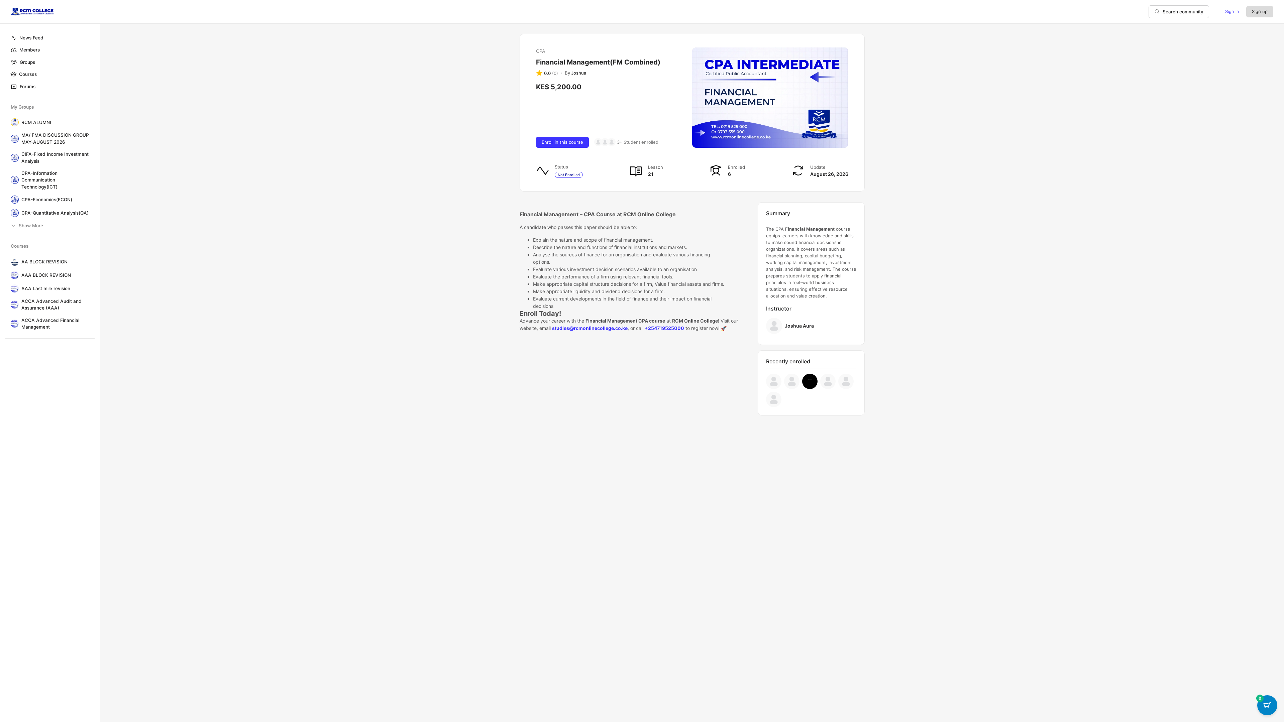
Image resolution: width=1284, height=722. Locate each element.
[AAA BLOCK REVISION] (13, 275)
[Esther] (612, 142)
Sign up (1260, 11)
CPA (540, 51)
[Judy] (773, 381)
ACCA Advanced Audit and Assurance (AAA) (51, 304)
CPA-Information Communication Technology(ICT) (39, 180)
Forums (27, 86)
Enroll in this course (562, 142)
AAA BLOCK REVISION (46, 275)
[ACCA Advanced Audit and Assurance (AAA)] (13, 304)
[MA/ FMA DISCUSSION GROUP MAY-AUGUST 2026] (13, 138)
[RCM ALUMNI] (13, 122)
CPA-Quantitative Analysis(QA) (55, 213)
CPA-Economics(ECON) (46, 199)
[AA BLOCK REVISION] (13, 261)
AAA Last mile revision (45, 288)
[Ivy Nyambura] (598, 142)
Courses (28, 74)
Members (29, 49)
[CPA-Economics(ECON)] (13, 199)
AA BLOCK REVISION (44, 261)
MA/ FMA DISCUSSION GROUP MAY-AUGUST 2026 (55, 138)
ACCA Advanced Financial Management (50, 324)
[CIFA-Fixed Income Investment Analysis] (13, 157)
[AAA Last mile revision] (13, 288)
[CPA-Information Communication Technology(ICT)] (13, 180)
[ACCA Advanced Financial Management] (13, 323)
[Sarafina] (810, 381)
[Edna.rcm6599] (605, 142)
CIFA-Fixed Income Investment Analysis (55, 157)
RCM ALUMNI (36, 122)
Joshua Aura (799, 326)
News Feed (31, 37)
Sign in (1232, 11)
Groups (27, 62)
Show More (31, 225)
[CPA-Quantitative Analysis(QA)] (13, 213)
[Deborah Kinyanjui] (773, 399)
